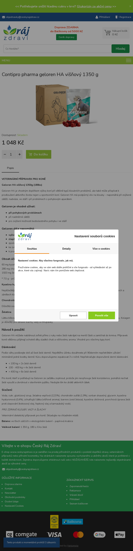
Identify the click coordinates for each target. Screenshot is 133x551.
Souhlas (32, 248)
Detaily (66, 248)
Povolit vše (101, 315)
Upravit (73, 315)
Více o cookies (101, 248)
